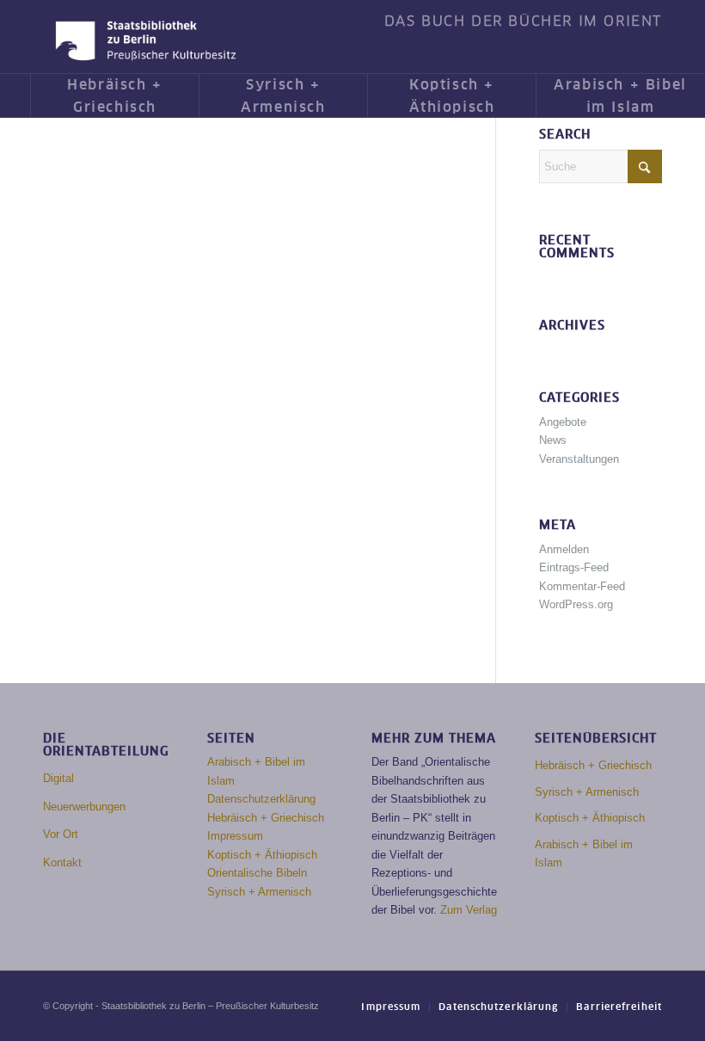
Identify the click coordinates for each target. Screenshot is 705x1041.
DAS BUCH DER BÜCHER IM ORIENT (523, 21)
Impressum (235, 835)
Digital (58, 778)
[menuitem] (519, 21)
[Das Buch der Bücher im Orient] (145, 41)
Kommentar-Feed (582, 586)
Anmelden (564, 549)
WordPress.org (576, 604)
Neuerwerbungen (84, 806)
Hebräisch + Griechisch (265, 817)
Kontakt (62, 862)
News (553, 440)
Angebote (562, 422)
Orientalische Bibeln (257, 872)
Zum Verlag (468, 909)
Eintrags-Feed (574, 567)
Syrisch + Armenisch (259, 891)
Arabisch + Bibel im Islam (584, 853)
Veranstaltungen (579, 459)
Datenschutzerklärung (261, 798)
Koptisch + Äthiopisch (262, 854)
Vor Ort (60, 834)
